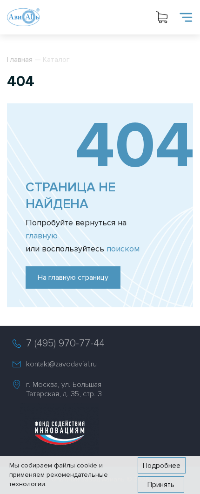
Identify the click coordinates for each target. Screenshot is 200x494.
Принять (160, 484)
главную (42, 235)
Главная (20, 59)
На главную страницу (73, 277)
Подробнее (161, 465)
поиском (123, 249)
